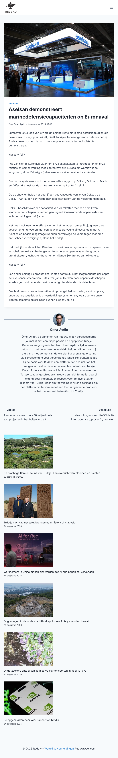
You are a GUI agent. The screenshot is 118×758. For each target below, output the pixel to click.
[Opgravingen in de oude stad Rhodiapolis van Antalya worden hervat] (59, 600)
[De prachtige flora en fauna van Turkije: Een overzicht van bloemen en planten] (59, 452)
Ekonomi (13, 103)
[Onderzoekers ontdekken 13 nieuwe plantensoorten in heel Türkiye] (59, 649)
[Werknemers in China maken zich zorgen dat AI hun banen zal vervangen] (59, 550)
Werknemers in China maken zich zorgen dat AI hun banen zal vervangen (49, 571)
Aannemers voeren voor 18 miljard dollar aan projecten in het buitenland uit (28, 415)
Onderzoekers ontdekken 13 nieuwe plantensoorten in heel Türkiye (45, 670)
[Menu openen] (111, 7)
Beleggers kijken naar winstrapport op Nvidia (31, 720)
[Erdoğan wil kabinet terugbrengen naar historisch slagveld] (59, 501)
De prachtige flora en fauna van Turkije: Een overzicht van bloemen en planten (52, 473)
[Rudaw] (11, 7)
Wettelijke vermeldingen (59, 748)
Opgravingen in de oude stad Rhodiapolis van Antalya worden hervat (46, 621)
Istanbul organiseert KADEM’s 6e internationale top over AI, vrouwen (92, 415)
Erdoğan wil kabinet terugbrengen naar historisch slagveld (40, 522)
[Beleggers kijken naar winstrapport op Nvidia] (59, 698)
